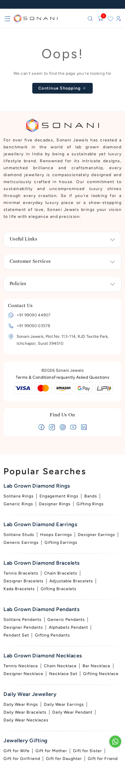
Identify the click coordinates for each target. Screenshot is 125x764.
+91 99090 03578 (34, 325)
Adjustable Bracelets (71, 581)
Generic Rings (18, 504)
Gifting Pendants (52, 635)
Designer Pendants (23, 627)
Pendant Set (16, 635)
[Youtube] (73, 428)
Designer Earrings (96, 534)
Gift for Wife (16, 750)
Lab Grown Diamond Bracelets (41, 563)
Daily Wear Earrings (64, 704)
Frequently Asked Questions (81, 377)
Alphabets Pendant (68, 627)
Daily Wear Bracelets (25, 712)
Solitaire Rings (18, 496)
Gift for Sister (87, 750)
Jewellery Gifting (25, 740)
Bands (90, 496)
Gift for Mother (51, 750)
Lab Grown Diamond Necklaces (42, 655)
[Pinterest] (63, 428)
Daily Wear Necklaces (26, 720)
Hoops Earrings (56, 534)
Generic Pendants (66, 619)
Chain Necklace (60, 665)
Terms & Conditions (35, 377)
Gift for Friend (103, 758)
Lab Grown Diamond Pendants (41, 609)
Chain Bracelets (60, 573)
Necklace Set (63, 673)
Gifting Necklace (101, 673)
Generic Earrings (21, 542)
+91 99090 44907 (34, 315)
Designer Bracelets (23, 581)
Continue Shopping (60, 88)
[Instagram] (52, 428)
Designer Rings (55, 504)
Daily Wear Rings (20, 704)
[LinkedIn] (84, 428)
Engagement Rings (59, 496)
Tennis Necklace (20, 665)
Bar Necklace (96, 665)
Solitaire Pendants (22, 619)
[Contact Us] (115, 741)
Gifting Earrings (60, 542)
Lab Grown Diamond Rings (36, 486)
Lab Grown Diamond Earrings (40, 524)
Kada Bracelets (19, 588)
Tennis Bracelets (20, 573)
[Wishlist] (110, 18)
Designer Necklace (23, 673)
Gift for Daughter (64, 758)
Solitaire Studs (18, 534)
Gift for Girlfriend (21, 758)
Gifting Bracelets (58, 588)
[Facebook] (41, 428)
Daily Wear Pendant (72, 712)
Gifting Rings (90, 504)
